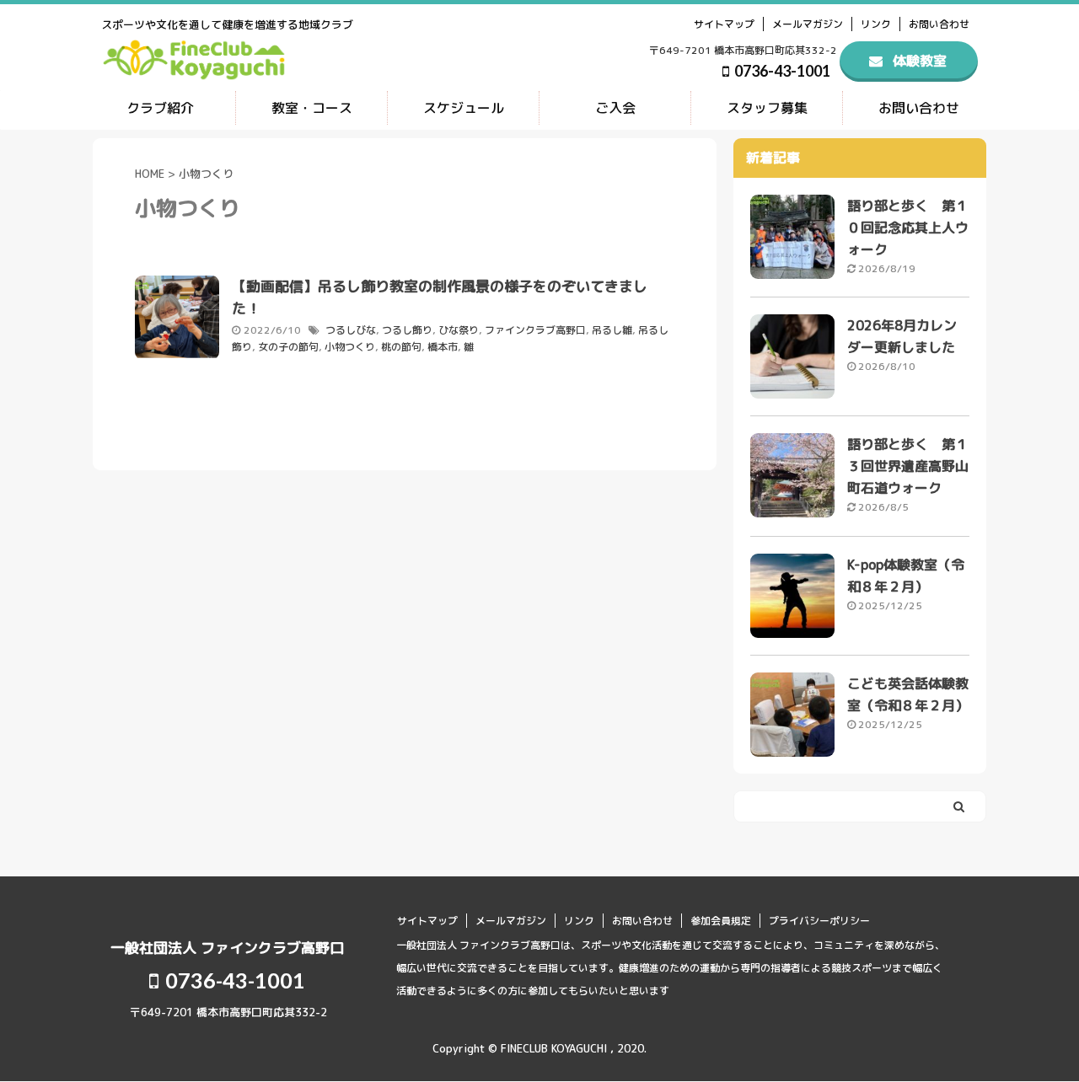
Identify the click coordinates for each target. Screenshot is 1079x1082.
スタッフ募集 (767, 108)
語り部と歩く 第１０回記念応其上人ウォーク (908, 227)
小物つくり (350, 347)
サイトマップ (724, 24)
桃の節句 (401, 347)
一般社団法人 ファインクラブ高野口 (227, 947)
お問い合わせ (939, 24)
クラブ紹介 (160, 108)
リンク (876, 24)
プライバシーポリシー (819, 920)
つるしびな (350, 330)
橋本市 (442, 347)
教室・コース (311, 108)
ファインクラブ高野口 (535, 330)
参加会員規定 (720, 920)
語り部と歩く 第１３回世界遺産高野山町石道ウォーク (908, 466)
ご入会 (615, 108)
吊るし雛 (612, 330)
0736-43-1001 (781, 71)
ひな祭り (458, 330)
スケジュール (463, 108)
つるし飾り (407, 330)
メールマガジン (807, 24)
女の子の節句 (288, 347)
